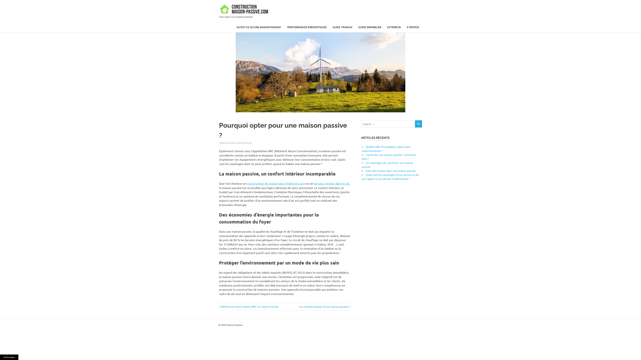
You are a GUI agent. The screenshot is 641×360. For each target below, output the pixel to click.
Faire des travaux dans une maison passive (391, 170)
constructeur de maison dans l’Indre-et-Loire (276, 183)
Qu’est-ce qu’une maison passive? (259, 27)
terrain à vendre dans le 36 (331, 183)
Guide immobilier (369, 27)
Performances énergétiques (307, 27)
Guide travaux (342, 27)
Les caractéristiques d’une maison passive (323, 306)
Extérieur (394, 27)
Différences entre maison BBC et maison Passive (250, 306)
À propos (413, 27)
